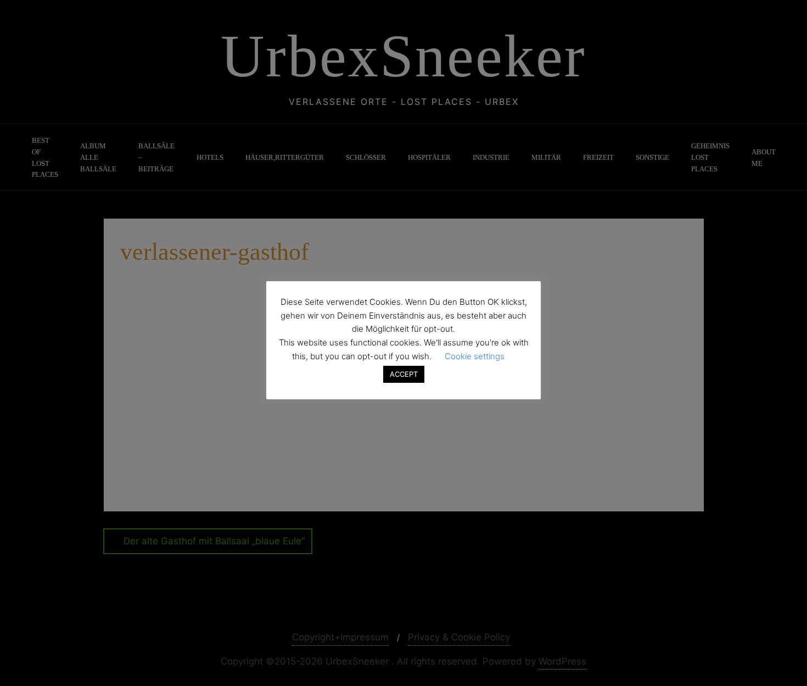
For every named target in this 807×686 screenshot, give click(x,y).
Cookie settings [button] (475, 356)
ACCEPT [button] (404, 374)
